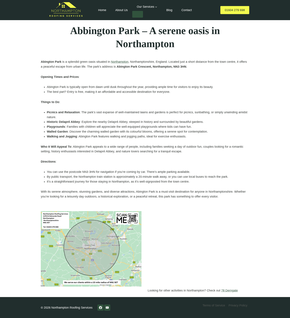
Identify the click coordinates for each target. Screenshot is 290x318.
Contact (186, 10)
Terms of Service (214, 305)
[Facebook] (101, 308)
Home (102, 10)
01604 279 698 (235, 10)
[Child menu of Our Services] (137, 14)
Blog (169, 10)
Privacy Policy (238, 305)
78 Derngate (229, 290)
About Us (121, 10)
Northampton (119, 61)
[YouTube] (107, 308)
